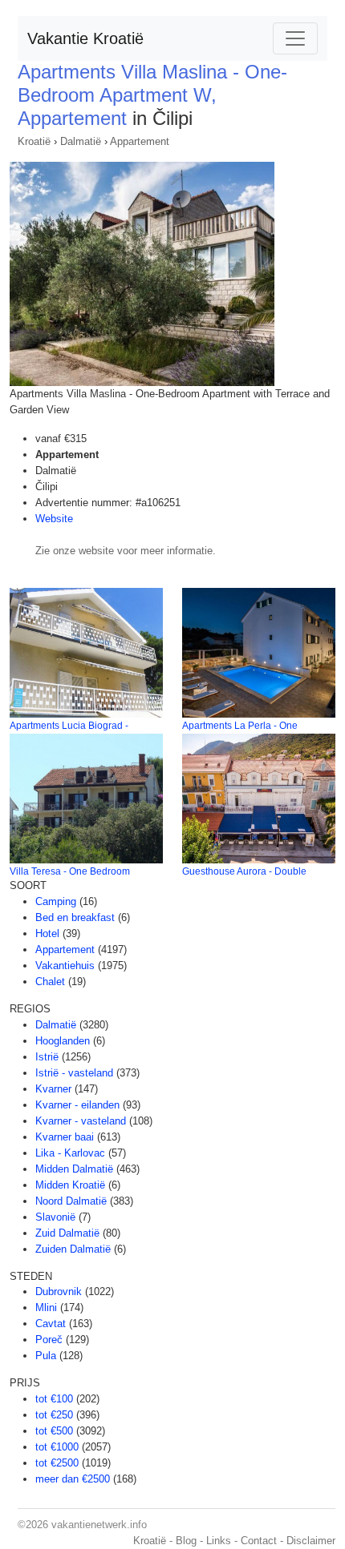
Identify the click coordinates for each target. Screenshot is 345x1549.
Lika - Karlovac (70, 1153)
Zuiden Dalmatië (73, 1249)
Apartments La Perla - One (240, 725)
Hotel (47, 933)
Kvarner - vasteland (80, 1121)
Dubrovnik (58, 1291)
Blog (186, 1541)
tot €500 (54, 1431)
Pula (45, 1356)
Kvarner (53, 1089)
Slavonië (55, 1217)
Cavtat (50, 1324)
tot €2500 (57, 1463)
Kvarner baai (64, 1137)
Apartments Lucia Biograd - (69, 725)
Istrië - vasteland (74, 1073)
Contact (259, 1541)
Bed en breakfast (75, 917)
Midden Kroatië (70, 1185)
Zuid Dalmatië (67, 1233)
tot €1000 (57, 1447)
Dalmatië (80, 141)
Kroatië (34, 141)
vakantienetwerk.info (99, 1525)
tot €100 (54, 1399)
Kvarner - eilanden (77, 1105)
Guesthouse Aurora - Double (244, 871)
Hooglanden (62, 1041)
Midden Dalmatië (74, 1169)
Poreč (49, 1340)
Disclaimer (310, 1541)
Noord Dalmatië (71, 1201)
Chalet (50, 982)
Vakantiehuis (65, 966)
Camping (55, 901)
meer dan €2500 (72, 1479)
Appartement (139, 141)
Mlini (46, 1308)
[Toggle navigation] (295, 38)
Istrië (47, 1057)
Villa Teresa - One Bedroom (70, 871)
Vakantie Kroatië (85, 38)
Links (218, 1541)
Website (54, 519)
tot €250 (54, 1415)
